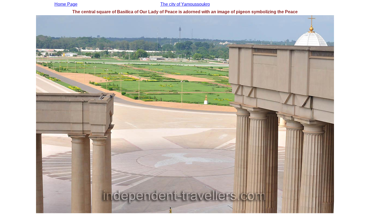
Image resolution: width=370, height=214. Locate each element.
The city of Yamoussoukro (185, 4)
